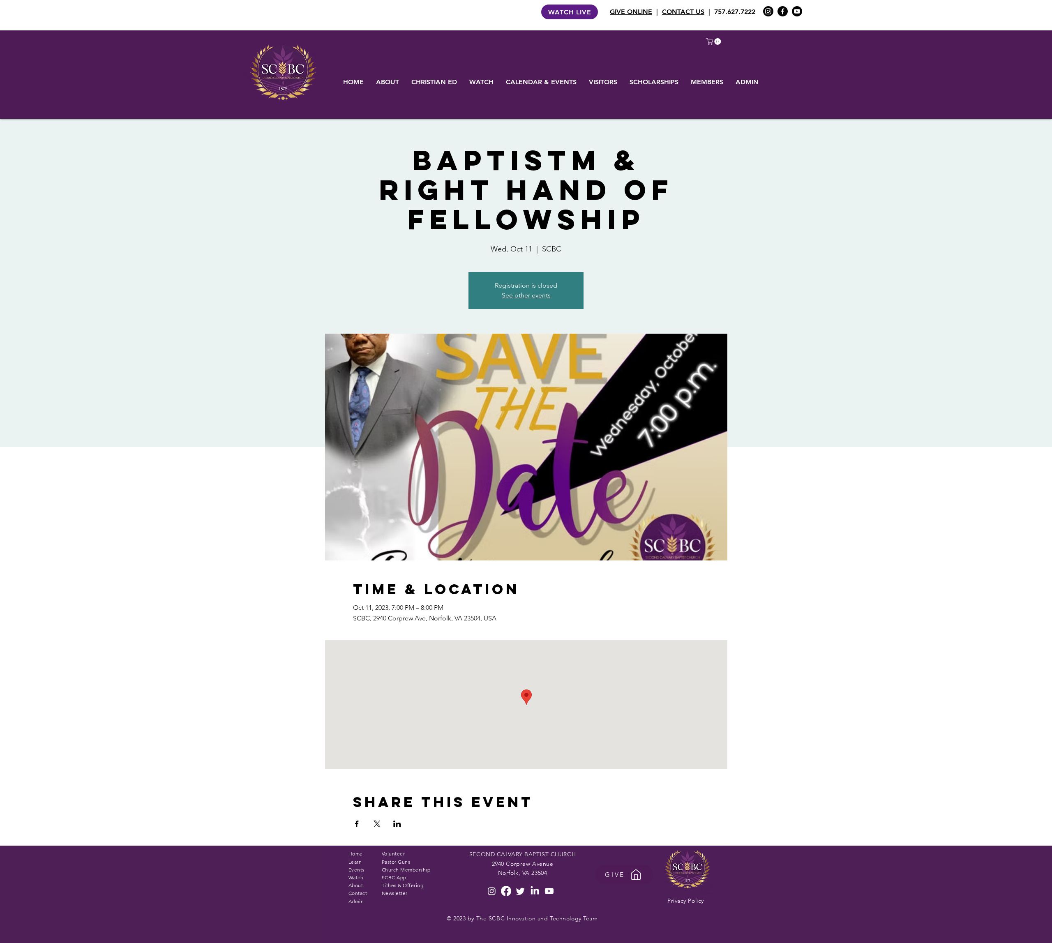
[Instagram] (768, 11)
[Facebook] (782, 11)
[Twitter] (520, 891)
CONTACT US (683, 12)
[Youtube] (797, 11)
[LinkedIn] (535, 891)
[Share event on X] (377, 824)
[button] (714, 41)
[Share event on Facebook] (357, 824)
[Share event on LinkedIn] (397, 824)
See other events (526, 295)
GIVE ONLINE (631, 12)
